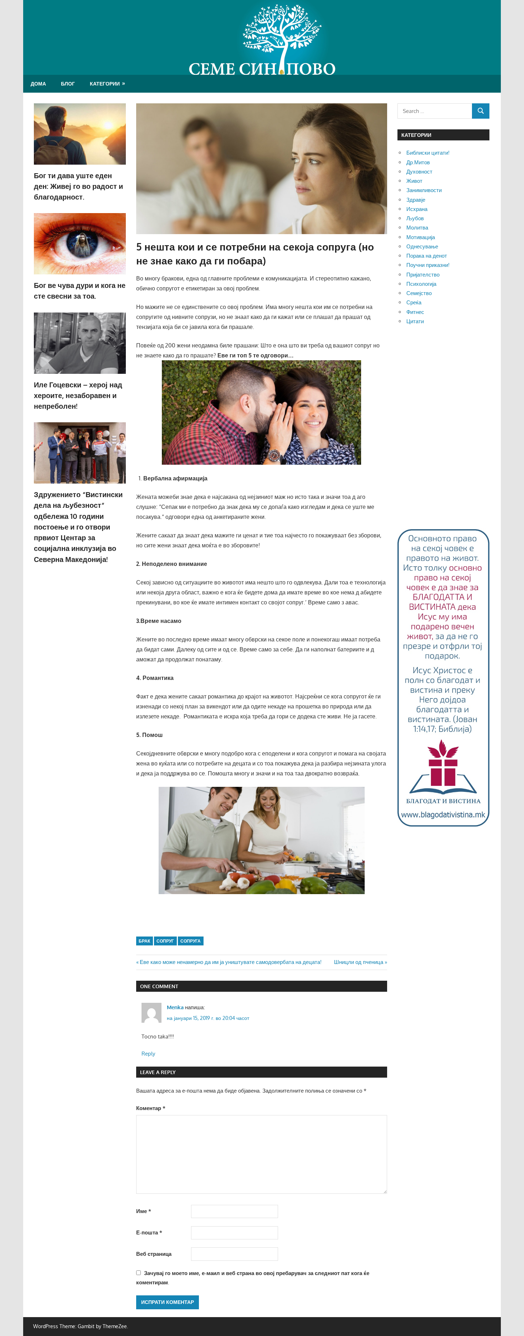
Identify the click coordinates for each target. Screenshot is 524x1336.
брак (144, 941)
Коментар (150, 1108)
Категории (105, 84)
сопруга (190, 941)
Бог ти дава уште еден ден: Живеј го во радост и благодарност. (78, 186)
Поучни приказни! (427, 265)
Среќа (413, 302)
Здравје (415, 199)
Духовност (419, 171)
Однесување (422, 246)
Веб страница (153, 1253)
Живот (414, 180)
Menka (175, 1007)
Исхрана (416, 209)
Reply (148, 1053)
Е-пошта (149, 1232)
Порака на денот (426, 255)
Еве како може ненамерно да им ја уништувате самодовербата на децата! (230, 962)
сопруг (165, 941)
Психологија (421, 283)
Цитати (415, 321)
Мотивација (420, 237)
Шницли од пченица (358, 962)
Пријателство (423, 274)
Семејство (419, 293)
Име (143, 1211)
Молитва (417, 227)
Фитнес (415, 312)
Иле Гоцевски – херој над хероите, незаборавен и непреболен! (78, 395)
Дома (38, 84)
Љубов (415, 218)
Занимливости (424, 190)
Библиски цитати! (427, 152)
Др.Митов (418, 162)
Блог (68, 84)
